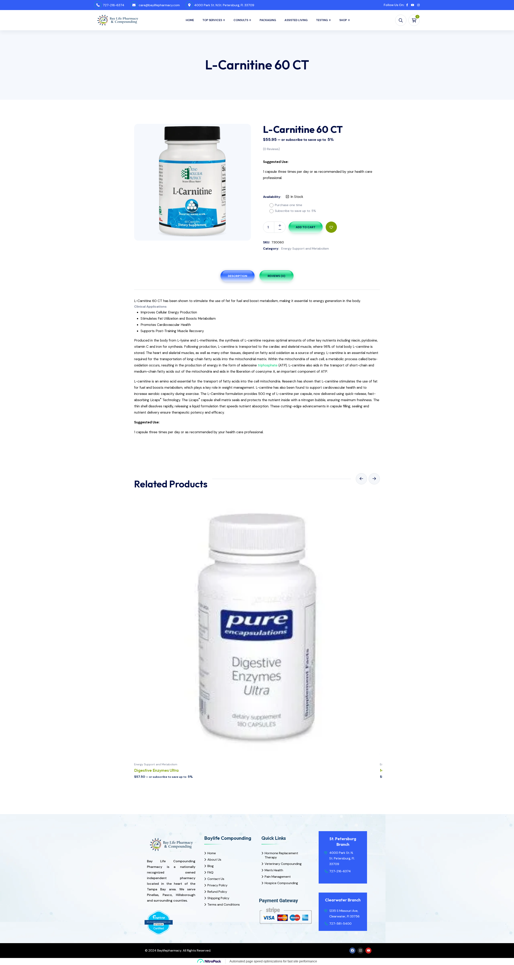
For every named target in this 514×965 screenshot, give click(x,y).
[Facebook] (352, 951)
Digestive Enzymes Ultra (156, 770)
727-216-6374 (113, 5)
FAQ (210, 872)
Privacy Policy (217, 885)
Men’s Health (274, 870)
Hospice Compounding (281, 883)
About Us (214, 859)
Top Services (212, 20)
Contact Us (215, 879)
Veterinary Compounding (283, 864)
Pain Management (278, 876)
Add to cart (305, 227)
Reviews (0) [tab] (276, 276)
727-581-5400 (340, 923)
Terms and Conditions (223, 904)
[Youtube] (368, 951)
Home (190, 20)
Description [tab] (237, 276)
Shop (343, 20)
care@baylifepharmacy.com (159, 5)
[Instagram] (360, 951)
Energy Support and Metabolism (305, 248)
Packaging (268, 20)
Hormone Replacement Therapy (281, 855)
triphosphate (267, 365)
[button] (331, 227)
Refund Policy (217, 892)
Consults (241, 20)
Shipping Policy (218, 898)
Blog (210, 866)
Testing (322, 20)
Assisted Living (296, 20)
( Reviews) (271, 149)
